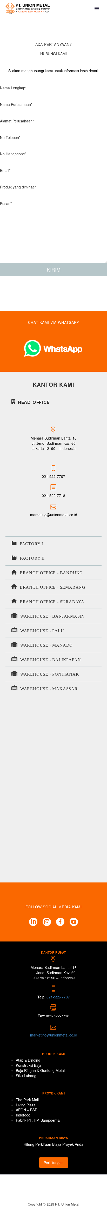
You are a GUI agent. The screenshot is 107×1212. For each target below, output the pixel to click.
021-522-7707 (53, 476)
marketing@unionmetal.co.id (53, 514)
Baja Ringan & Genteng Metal (40, 1070)
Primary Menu (97, 8)
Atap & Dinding (28, 1060)
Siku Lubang (26, 1075)
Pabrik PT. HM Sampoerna (38, 1120)
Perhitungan (54, 1162)
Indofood (23, 1115)
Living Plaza (26, 1104)
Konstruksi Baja (28, 1065)
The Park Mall (27, 1099)
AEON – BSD (26, 1109)
